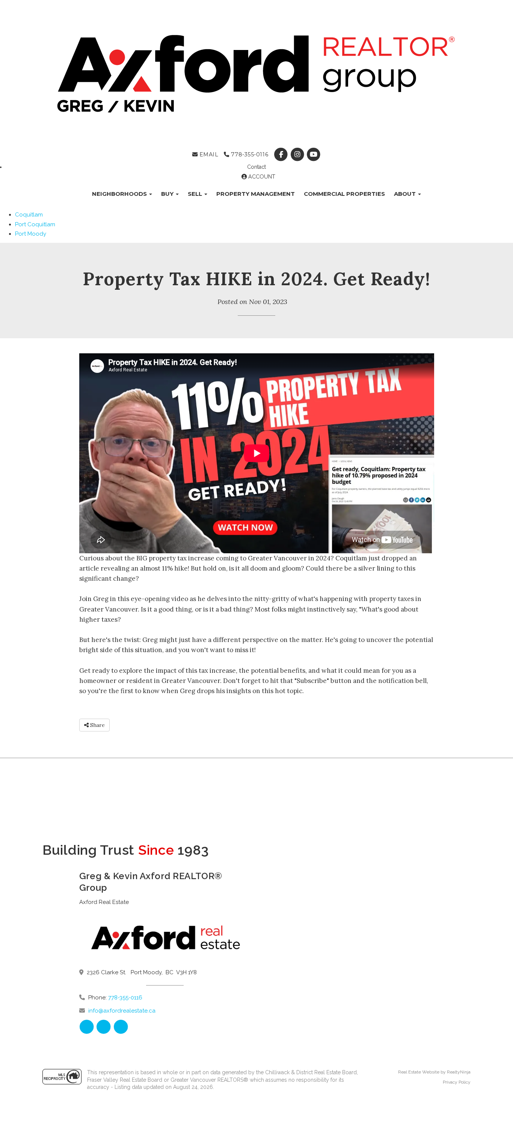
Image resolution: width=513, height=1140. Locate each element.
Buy (168, 193)
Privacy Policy (457, 1082)
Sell (196, 193)
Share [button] (97, 725)
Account (261, 177)
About (405, 193)
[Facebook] (282, 154)
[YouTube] (313, 154)
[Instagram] (298, 154)
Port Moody (30, 233)
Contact (256, 167)
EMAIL (208, 154)
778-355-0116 (248, 154)
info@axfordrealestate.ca (121, 1010)
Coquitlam (29, 214)
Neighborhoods (120, 193)
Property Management (255, 193)
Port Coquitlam (35, 224)
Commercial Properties (344, 193)
